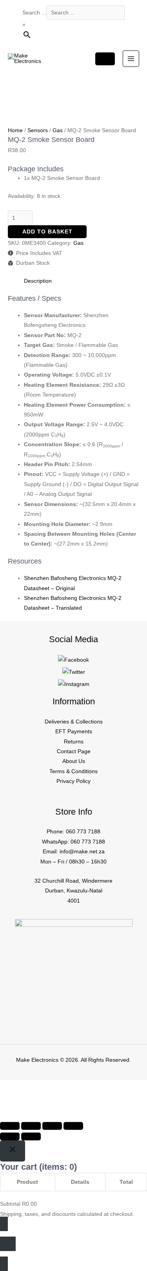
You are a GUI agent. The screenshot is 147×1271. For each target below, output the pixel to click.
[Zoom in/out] (10, 1126)
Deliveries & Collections (74, 722)
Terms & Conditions (73, 771)
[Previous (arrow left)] (10, 1136)
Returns (73, 742)
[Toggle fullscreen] (31, 1126)
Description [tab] (38, 281)
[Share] (52, 1126)
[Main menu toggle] (131, 58)
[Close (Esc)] (73, 1126)
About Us (73, 761)
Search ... (34, 13)
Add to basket (47, 232)
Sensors (37, 130)
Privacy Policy (73, 781)
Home (15, 130)
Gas (58, 130)
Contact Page (74, 751)
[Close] (12, 1151)
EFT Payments (73, 731)
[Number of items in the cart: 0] (105, 58)
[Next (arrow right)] (31, 1136)
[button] (17, 1099)
